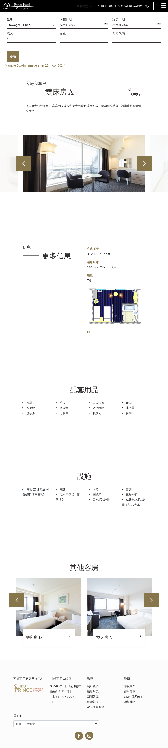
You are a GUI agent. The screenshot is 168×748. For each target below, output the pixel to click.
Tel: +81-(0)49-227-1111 (62, 699)
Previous (23, 163)
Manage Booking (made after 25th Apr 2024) (35, 65)
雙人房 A (104, 637)
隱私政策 (129, 686)
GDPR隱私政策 (133, 697)
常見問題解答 (95, 707)
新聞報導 (93, 697)
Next (144, 163)
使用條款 (129, 691)
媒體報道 (93, 702)
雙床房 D (34, 637)
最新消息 (93, 691)
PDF (90, 332)
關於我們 (93, 686)
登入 (147, 6)
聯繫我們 (129, 702)
